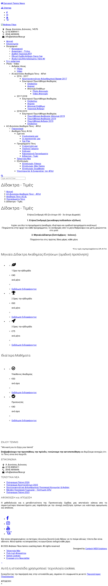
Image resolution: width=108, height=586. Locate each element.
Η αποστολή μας (30, 146)
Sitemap (7, 8)
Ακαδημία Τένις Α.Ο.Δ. (16, 196)
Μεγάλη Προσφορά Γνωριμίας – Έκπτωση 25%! (28, 490)
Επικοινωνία (12, 44)
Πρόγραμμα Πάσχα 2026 (18, 482)
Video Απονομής (40, 93)
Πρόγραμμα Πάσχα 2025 (18, 492)
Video (19, 71)
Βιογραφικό (17, 49)
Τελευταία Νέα (24, 158)
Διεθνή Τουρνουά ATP (22, 54)
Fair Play (26, 141)
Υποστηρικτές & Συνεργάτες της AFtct (35, 171)
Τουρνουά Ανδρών (35, 108)
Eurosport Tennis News (14, 3)
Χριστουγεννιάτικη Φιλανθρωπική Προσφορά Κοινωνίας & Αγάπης (38, 487)
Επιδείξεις (32, 83)
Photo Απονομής (40, 91)
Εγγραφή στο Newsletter (18, 558)
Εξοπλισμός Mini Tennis (33, 166)
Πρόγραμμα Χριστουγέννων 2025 (22, 485)
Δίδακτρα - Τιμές (30, 156)
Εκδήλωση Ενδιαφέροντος (24, 289)
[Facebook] (56, 12)
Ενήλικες (26, 151)
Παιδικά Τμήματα (30, 148)
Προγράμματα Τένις (15, 199)
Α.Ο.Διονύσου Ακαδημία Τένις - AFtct (23, 194)
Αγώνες (31, 86)
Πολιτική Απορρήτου (16, 553)
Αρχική (9, 41)
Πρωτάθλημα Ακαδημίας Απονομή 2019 (46, 116)
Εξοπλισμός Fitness (31, 163)
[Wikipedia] (56, 20)
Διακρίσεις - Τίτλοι (21, 51)
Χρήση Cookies (13, 555)
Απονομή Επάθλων (36, 106)
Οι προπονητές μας (31, 138)
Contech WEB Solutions (96, 548)
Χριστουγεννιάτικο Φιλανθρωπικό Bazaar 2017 (44, 79)
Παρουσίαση (17, 128)
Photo (19, 69)
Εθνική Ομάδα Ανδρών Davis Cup (27, 56)
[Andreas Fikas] (8, 24)
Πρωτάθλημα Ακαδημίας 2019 (41, 118)
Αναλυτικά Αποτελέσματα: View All (28, 59)
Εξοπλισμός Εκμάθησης (33, 168)
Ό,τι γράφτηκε (13, 61)
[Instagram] (56, 15)
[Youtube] (56, 17)
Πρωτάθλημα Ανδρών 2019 (40, 121)
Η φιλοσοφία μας (30, 136)
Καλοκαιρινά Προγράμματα (35, 153)
